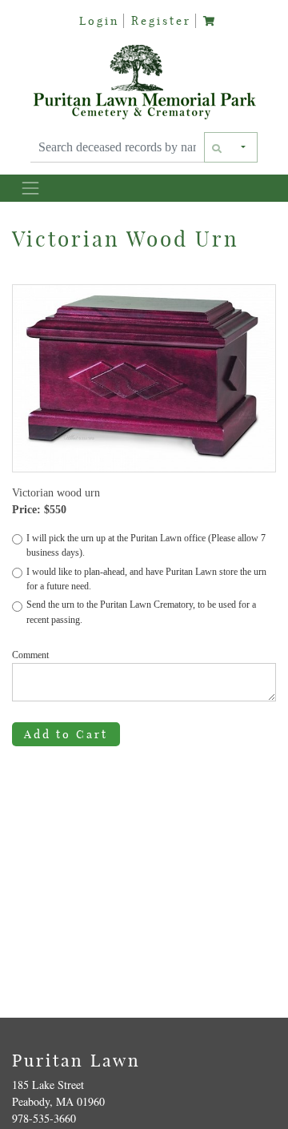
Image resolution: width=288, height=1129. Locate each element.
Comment (30, 655)
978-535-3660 (44, 1118)
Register (161, 21)
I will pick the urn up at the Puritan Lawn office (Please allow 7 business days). (146, 545)
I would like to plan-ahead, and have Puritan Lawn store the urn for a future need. (146, 579)
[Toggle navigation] (30, 188)
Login (99, 21)
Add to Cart (66, 734)
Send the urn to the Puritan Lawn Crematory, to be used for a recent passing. (141, 612)
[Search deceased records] (217, 147)
